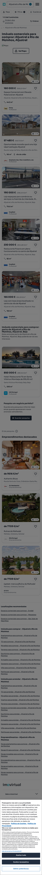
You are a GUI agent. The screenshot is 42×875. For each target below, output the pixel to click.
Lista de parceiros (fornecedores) (12, 851)
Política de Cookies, (19, 824)
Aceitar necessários (21, 862)
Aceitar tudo (21, 855)
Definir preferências (21, 869)
